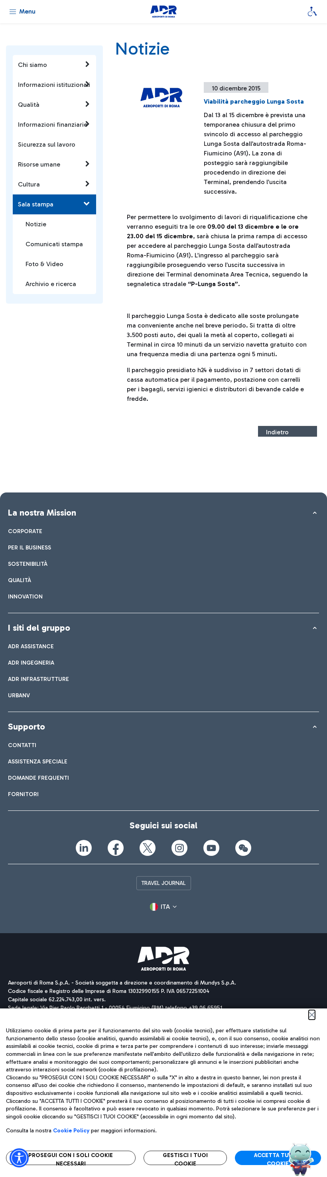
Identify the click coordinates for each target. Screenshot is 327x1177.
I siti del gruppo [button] (39, 627)
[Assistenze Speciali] (312, 11)
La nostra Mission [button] (42, 512)
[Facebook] (116, 848)
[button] (163, 907)
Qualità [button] (28, 104)
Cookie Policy (71, 1130)
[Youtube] (211, 848)
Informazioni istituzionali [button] (54, 84)
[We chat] (243, 848)
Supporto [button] (26, 726)
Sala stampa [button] (35, 204)
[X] (148, 848)
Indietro (277, 432)
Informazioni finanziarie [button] (52, 124)
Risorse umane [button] (39, 164)
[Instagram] (179, 848)
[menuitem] (25, 531)
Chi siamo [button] (32, 65)
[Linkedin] (84, 848)
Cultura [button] (29, 184)
